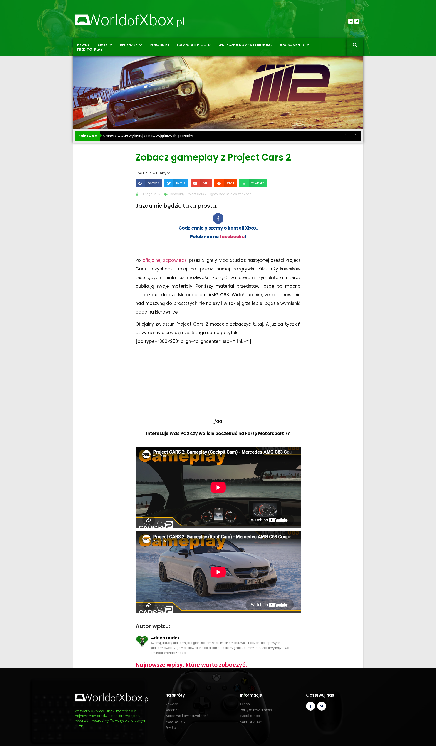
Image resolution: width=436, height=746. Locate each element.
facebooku (232, 237)
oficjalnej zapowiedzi (164, 260)
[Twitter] (356, 21)
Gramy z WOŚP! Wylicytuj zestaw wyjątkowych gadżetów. (148, 135)
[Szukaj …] (355, 45)
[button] (149, 183)
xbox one (245, 194)
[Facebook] (350, 21)
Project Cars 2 (196, 194)
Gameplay (176, 194)
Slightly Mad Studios (222, 194)
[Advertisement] (218, 386)
